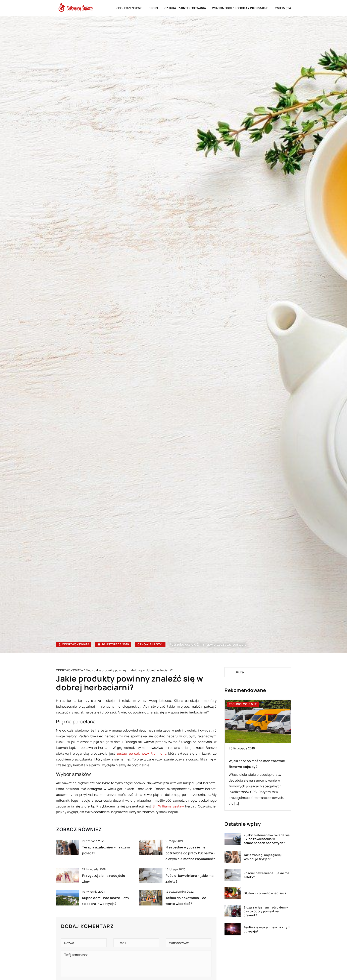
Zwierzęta (283, 8)
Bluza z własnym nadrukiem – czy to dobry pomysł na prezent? (266, 911)
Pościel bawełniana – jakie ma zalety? (266, 875)
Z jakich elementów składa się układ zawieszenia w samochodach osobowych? (267, 839)
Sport (153, 8)
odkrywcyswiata (75, 644)
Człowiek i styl (150, 644)
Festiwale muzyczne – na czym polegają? (267, 929)
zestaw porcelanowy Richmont (141, 753)
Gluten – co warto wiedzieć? (265, 893)
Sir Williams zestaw (168, 806)
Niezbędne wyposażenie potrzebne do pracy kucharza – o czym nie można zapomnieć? (190, 853)
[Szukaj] (229, 672)
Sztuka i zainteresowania (185, 8)
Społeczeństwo (129, 8)
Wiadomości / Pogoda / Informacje (240, 8)
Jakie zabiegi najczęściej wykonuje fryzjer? (263, 857)
